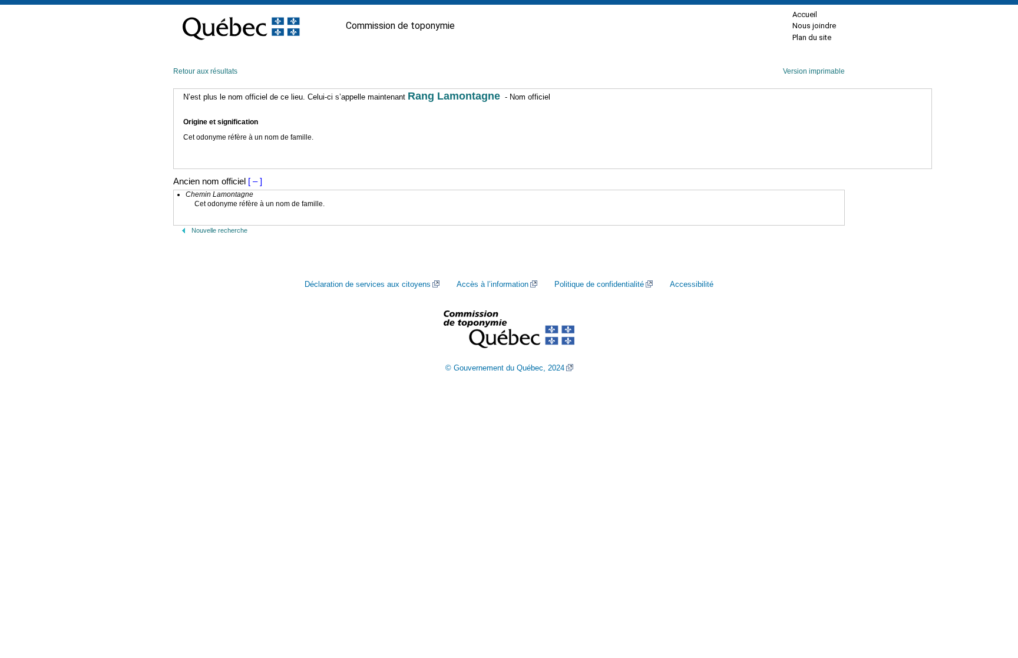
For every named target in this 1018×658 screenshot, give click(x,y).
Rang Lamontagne (454, 96)
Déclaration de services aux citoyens (368, 284)
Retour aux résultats (205, 71)
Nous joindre (814, 25)
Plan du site (811, 37)
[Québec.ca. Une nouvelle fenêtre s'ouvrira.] (241, 26)
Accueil (804, 14)
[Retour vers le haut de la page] (988, 593)
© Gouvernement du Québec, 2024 (504, 368)
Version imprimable (814, 71)
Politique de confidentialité (599, 284)
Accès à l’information (492, 284)
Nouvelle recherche (219, 230)
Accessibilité (691, 284)
